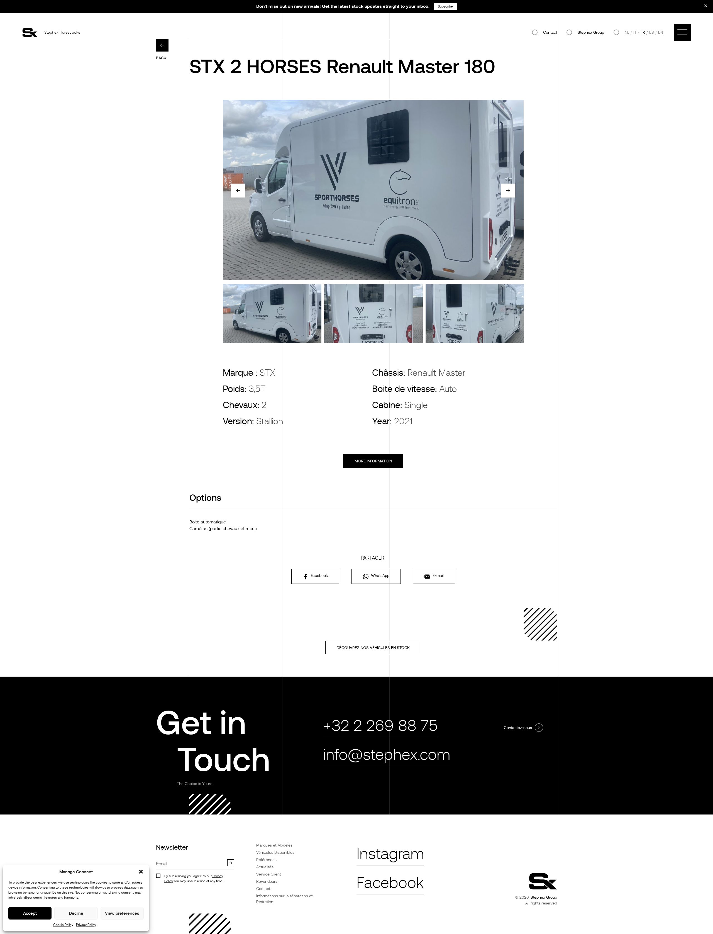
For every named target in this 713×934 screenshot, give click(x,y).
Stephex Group (591, 32)
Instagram (390, 854)
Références (266, 859)
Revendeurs (266, 881)
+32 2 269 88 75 (380, 726)
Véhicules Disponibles (275, 852)
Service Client (268, 874)
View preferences (122, 913)
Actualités (265, 867)
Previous (238, 190)
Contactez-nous (518, 727)
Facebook (319, 575)
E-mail (437, 575)
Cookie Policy (63, 925)
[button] (141, 871)
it (634, 32)
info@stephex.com (386, 755)
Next (508, 190)
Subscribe (445, 6)
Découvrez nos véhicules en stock (373, 647)
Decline (76, 913)
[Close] (702, 8)
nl (627, 32)
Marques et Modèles (274, 845)
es (651, 32)
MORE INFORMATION (373, 461)
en (660, 32)
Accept (30, 913)
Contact (550, 32)
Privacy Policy (86, 925)
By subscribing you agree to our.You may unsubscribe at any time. (193, 878)
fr (643, 32)
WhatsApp (379, 575)
